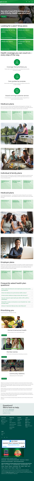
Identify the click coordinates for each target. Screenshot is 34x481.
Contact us (3, 419)
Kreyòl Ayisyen (15, 466)
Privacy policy (3, 459)
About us (3, 433)
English (2, 466)
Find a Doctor (11, 425)
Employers (19, 425)
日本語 (26, 466)
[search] (27, 2)
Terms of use (22, 459)
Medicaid (19, 422)
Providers (28, 424)
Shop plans (4, 16)
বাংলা (11, 464)
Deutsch (10, 466)
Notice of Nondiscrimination (19, 461)
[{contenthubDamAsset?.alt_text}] (1, 437)
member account (11, 472)
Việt (20, 467)
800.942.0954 (11, 409)
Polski (2, 467)
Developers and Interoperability (7, 461)
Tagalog (16, 467)
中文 (29, 464)
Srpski (9, 467)
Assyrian (8, 464)
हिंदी (19, 466)
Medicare (19, 423)
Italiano (22, 466)
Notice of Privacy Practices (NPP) (13, 459)
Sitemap (27, 459)
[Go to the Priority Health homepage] (3, 1)
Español (13, 467)
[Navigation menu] (29, 2)
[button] (17, 4)
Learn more (4, 335)
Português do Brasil (24, 464)
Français (6, 466)
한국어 (29, 466)
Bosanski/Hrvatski (16, 464)
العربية (5, 464)
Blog (2, 434)
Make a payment (12, 422)
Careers (10, 419)
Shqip (2, 464)
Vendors (2, 423)
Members (28, 419)
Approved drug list (12, 424)
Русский (6, 467)
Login (32, 1)
